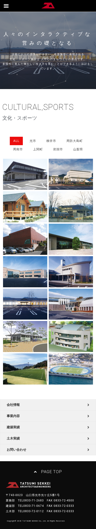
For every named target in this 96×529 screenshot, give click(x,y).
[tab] (48, 404)
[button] (48, 472)
